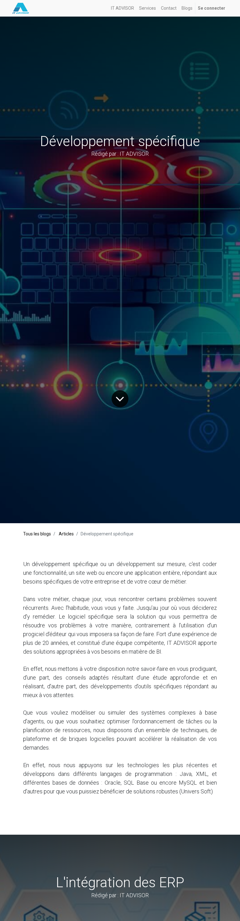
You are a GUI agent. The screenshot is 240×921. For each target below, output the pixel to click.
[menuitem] (122, 8)
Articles (66, 533)
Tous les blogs (37, 533)
